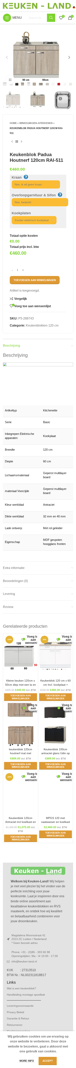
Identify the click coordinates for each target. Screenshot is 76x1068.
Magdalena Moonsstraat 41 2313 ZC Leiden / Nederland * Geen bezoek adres (29, 939)
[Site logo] (39, 5)
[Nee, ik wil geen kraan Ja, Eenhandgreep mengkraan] (34, 184)
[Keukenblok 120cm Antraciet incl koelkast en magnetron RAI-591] (20, 793)
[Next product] (21, 141)
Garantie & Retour (18, 1018)
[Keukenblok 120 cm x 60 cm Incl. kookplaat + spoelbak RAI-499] (55, 655)
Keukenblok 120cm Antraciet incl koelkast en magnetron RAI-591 (20, 821)
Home (13, 123)
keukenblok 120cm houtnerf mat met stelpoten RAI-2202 (20, 753)
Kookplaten (21, 213)
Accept (47, 1060)
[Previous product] (12, 141)
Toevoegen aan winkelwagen (35, 280)
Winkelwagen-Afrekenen (36, 123)
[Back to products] (16, 141)
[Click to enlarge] (10, 79)
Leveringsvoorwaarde (20, 1005)
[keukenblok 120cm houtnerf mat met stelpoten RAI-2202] (20, 724)
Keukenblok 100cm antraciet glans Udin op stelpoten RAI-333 (55, 753)
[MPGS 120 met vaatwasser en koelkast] (55, 793)
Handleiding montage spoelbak (26, 994)
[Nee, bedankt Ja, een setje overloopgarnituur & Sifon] (38, 202)
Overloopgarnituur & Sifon (34, 195)
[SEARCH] (51, 18)
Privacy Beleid (15, 1012)
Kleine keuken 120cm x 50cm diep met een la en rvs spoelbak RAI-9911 (20, 684)
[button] (7, 57)
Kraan (17, 177)
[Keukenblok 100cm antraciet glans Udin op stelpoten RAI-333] (55, 724)
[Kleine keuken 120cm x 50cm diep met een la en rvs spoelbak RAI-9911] (20, 655)
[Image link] (38, 870)
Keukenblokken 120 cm (42, 325)
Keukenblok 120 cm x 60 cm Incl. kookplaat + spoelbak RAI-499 (55, 684)
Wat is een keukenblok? (21, 988)
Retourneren (14, 1024)
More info (27, 1060)
